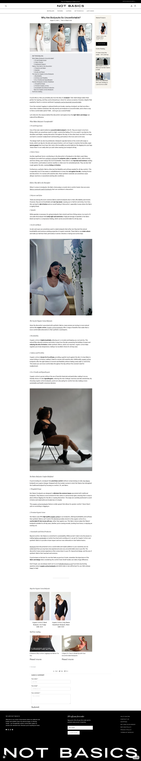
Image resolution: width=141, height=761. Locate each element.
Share (61, 671)
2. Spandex (37, 70)
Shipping (123, 721)
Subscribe (74, 732)
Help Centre (125, 716)
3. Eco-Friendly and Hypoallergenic (43, 80)
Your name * (34, 679)
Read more (35, 659)
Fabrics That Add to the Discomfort (42, 66)
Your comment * (35, 693)
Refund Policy (125, 727)
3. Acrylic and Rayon (39, 72)
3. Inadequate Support (40, 64)
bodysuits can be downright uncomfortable (68, 102)
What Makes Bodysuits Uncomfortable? (43, 58)
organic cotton (86, 359)
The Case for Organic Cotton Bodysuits (43, 74)
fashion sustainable (40, 538)
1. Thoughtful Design (39, 84)
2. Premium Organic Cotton (41, 85)
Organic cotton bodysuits (55, 327)
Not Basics (86, 481)
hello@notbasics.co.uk (66, 564)
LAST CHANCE (90, 11)
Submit (35, 707)
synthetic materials (51, 158)
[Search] (6, 6)
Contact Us (124, 719)
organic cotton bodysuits (40, 504)
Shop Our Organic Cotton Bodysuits (43, 89)
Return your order (127, 724)
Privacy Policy (125, 729)
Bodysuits (33, 547)
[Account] (131, 6)
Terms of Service (127, 732)
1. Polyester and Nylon (40, 68)
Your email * (34, 686)
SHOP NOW (101, 43)
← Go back (33, 667)
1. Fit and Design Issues (40, 60)
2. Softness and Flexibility (40, 78)
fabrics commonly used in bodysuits (41, 189)
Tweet (56, 671)
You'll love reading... (37, 91)
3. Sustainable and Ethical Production (44, 87)
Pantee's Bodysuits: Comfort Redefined (43, 82)
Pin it (67, 671)
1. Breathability (38, 76)
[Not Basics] (70, 6)
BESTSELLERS (50, 11)
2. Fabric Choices (38, 62)
